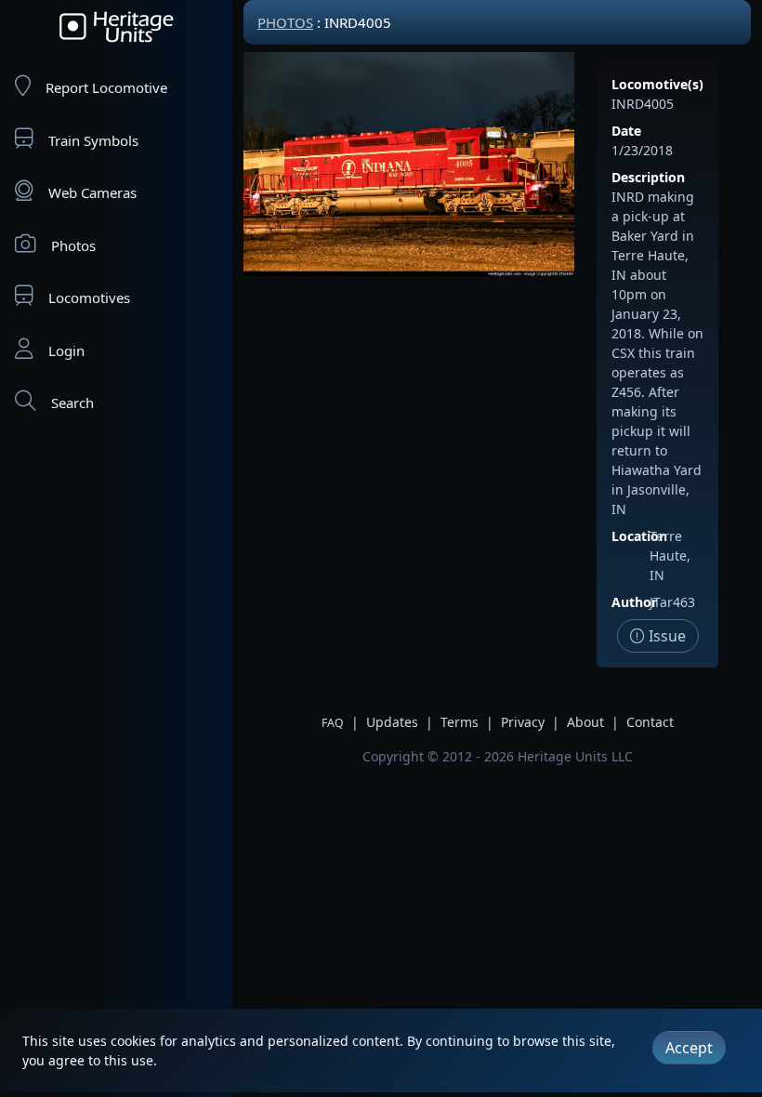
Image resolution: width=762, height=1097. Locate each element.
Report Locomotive (106, 87)
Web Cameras (92, 192)
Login (66, 350)
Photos (73, 245)
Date (626, 130)
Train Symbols (93, 140)
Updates (392, 722)
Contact (650, 722)
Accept (689, 1048)
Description (648, 177)
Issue (665, 636)
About (585, 722)
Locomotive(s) (657, 84)
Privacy (523, 722)
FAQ (333, 723)
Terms (459, 722)
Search (72, 402)
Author (634, 602)
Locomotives (89, 297)
